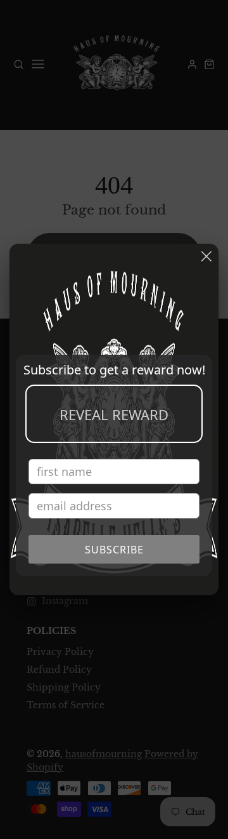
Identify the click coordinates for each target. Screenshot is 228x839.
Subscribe (114, 550)
